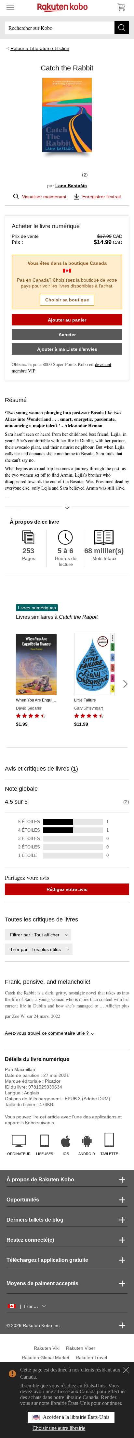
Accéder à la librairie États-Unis (76, 1417)
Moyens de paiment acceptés (42, 1283)
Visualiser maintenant (44, 196)
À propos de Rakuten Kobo (40, 1179)
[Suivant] (125, 684)
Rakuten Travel (91, 1357)
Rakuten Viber (80, 1348)
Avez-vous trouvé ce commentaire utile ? (47, 1033)
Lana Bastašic (71, 185)
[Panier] (121, 7)
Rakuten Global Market (45, 1357)
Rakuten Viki (47, 1348)
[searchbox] (67, 27)
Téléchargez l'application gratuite (47, 1260)
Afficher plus (114, 1006)
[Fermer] (126, 1370)
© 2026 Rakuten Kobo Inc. (34, 1325)
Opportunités (23, 1199)
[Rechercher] (121, 27)
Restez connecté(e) (30, 1240)
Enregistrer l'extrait (101, 196)
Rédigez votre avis (67, 889)
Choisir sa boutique (67, 299)
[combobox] (38, 934)
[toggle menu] (10, 7)
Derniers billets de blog (35, 1220)
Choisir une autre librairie (59, 1428)
